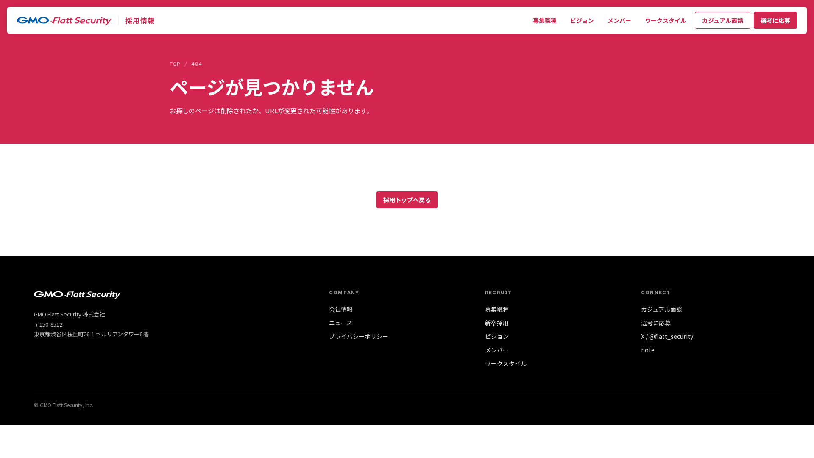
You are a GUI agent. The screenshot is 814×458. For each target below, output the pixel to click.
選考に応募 (775, 20)
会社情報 (341, 309)
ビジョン (582, 20)
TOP (175, 64)
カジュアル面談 (722, 20)
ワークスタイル (665, 20)
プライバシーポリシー (358, 336)
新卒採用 (497, 322)
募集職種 (545, 20)
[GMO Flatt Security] (64, 20)
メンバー (619, 20)
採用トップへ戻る (407, 199)
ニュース (340, 322)
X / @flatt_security (667, 336)
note (648, 350)
